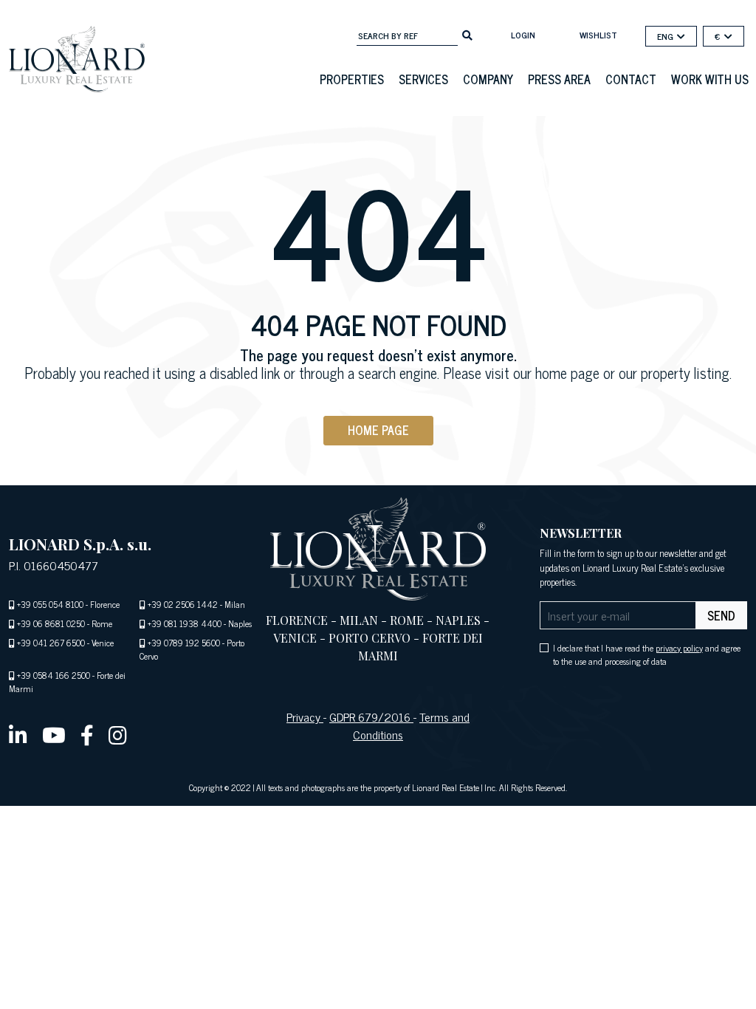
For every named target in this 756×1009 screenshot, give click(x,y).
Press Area (559, 79)
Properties (352, 79)
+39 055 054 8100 (50, 604)
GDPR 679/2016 (371, 716)
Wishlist (598, 34)
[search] (467, 34)
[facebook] (87, 734)
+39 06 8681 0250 (51, 623)
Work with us (710, 79)
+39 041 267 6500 (51, 642)
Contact (630, 79)
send (721, 615)
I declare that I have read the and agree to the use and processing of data (646, 654)
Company (488, 79)
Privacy (304, 716)
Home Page (378, 429)
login (523, 34)
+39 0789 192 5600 (183, 642)
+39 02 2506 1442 (182, 604)
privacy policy (679, 647)
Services (423, 79)
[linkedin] (18, 734)
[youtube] (54, 734)
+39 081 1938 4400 (184, 623)
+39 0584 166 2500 (53, 675)
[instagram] (118, 734)
